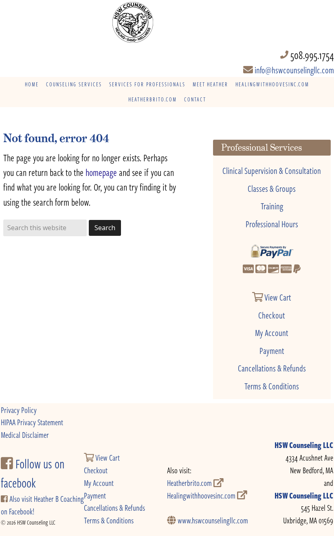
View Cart (277, 296)
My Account (271, 332)
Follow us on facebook (32, 473)
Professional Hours (272, 223)
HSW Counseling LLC (304, 445)
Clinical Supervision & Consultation (271, 170)
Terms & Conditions (271, 385)
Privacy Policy (19, 410)
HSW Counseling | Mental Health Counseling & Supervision (167, 22)
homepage (101, 172)
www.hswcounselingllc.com (212, 520)
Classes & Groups (272, 188)
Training (272, 205)
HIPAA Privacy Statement (32, 422)
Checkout (271, 314)
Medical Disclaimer (25, 435)
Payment (271, 350)
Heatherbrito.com (190, 483)
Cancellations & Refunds (272, 367)
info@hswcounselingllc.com (293, 69)
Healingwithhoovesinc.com (202, 495)
